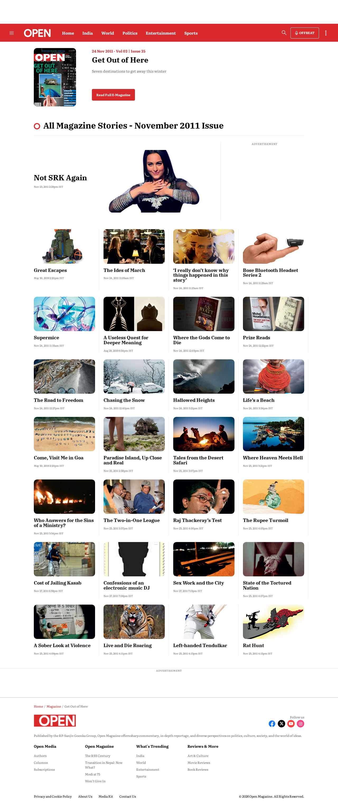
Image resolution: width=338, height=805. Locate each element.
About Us (85, 796)
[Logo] (35, 33)
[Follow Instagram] (300, 723)
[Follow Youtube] (291, 723)
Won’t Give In (95, 781)
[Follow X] (281, 723)
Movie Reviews (198, 762)
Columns (41, 762)
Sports (191, 33)
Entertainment (161, 33)
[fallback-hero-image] (161, 181)
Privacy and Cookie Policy (53, 796)
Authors (40, 755)
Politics (130, 33)
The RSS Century (97, 755)
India (87, 33)
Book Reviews (197, 769)
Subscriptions (44, 769)
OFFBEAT (306, 32)
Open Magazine (99, 746)
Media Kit (105, 796)
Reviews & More (202, 746)
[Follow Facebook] (272, 723)
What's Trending (152, 746)
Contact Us (127, 796)
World (107, 33)
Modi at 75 (92, 774)
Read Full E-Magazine (113, 94)
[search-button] (284, 33)
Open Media (45, 746)
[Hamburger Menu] (11, 33)
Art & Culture (197, 755)
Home (68, 33)
